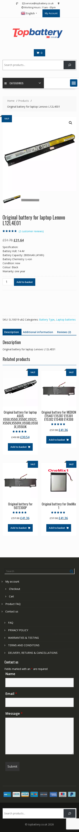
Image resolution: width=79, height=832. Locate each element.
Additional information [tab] (38, 332)
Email (11, 693)
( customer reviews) (31, 231)
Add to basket (25, 282)
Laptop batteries (66, 319)
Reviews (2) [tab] (64, 332)
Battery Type (47, 319)
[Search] (70, 65)
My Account (51, 13)
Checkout (14, 589)
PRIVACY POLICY (18, 630)
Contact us (11, 611)
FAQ (10, 622)
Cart (11, 596)
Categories (17, 83)
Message (14, 713)
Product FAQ (13, 604)
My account (12, 581)
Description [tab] (11, 332)
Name (10, 674)
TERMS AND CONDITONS (24, 645)
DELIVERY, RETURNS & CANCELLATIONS (33, 652)
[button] (73, 83)
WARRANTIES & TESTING (23, 637)
